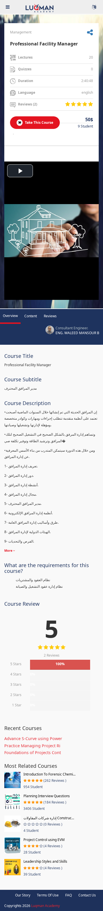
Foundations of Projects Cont (32, 752)
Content (30, 316)
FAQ (68, 895)
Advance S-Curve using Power (33, 738)
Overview (10, 315)
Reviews (50, 316)
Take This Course (38, 122)
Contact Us (87, 895)
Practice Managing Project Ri (32, 745)
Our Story (22, 895)
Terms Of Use (48, 895)
